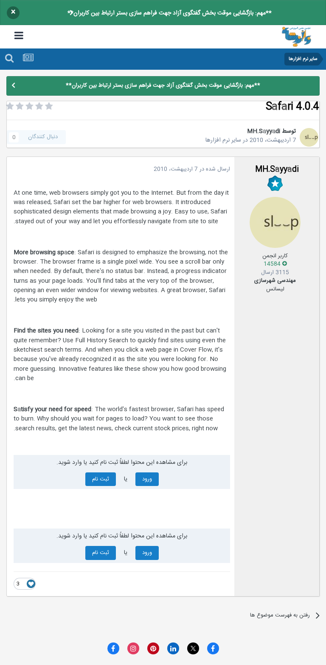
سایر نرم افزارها (223, 140)
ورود (147, 479)
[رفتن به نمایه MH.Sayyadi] (309, 137)
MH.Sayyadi (263, 131)
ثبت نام (100, 479)
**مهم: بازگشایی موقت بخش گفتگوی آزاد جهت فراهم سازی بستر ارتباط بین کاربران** (169, 13)
